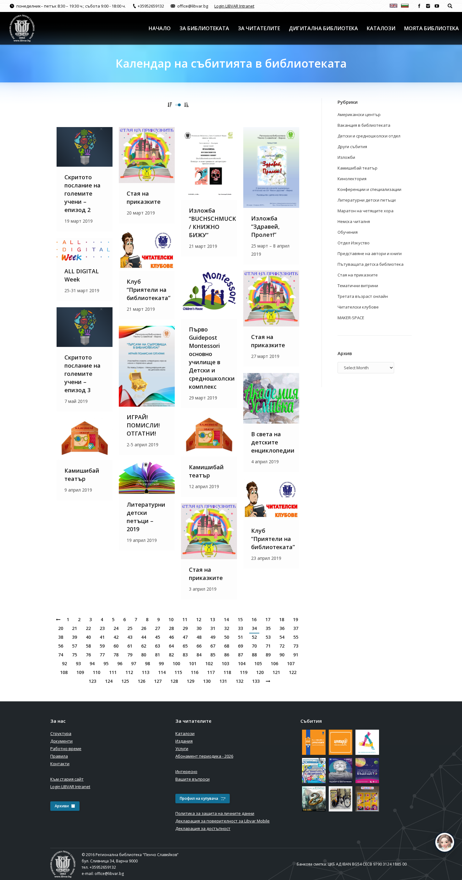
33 (240, 628)
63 (157, 646)
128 (174, 681)
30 (198, 628)
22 (88, 628)
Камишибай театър (206, 471)
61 (129, 646)
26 (143, 628)
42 (115, 637)
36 (281, 628)
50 (226, 637)
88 (254, 655)
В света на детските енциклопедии (272, 442)
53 (268, 637)
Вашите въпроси (192, 779)
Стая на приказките (144, 197)
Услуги (181, 748)
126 (141, 681)
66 (198, 646)
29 (185, 628)
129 (190, 681)
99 (161, 663)
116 (194, 672)
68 (226, 646)
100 (176, 663)
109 (80, 672)
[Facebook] (419, 6)
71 (268, 646)
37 (295, 628)
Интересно (186, 771)
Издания (184, 741)
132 (239, 681)
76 (88, 655)
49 (212, 637)
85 (212, 655)
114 (162, 672)
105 (258, 663)
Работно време (65, 748)
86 (226, 655)
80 (143, 655)
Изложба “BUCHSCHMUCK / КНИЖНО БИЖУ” (212, 223)
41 (102, 637)
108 (64, 672)
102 (209, 663)
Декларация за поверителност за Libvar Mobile (222, 821)
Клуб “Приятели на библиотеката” (148, 290)
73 (295, 646)
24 (115, 628)
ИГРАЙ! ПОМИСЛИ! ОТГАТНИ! (143, 425)
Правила (59, 756)
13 (212, 619)
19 (295, 619)
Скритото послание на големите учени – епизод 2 (82, 193)
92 (64, 663)
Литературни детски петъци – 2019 (146, 517)
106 (274, 663)
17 (267, 619)
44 (143, 637)
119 (243, 672)
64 (171, 646)
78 (115, 655)
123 (92, 681)
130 (207, 681)
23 (102, 628)
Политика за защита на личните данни (214, 813)
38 (60, 637)
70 (254, 646)
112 (129, 672)
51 (240, 637)
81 (157, 655)
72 (281, 646)
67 (212, 646)
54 (281, 637)
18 (281, 619)
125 (125, 681)
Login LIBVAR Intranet (234, 6)
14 (226, 619)
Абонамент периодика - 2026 (204, 756)
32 (226, 628)
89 (268, 655)
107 (290, 663)
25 (129, 628)
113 (145, 672)
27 (157, 628)
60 (115, 646)
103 (225, 663)
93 (78, 663)
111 (113, 672)
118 (227, 672)
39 (74, 637)
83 (185, 655)
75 (74, 655)
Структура (60, 733)
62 (143, 646)
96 (119, 663)
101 (192, 663)
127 (158, 681)
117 (211, 672)
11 (184, 619)
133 (256, 681)
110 (96, 672)
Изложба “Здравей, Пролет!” (265, 226)
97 (133, 663)
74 (60, 655)
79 (129, 655)
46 (171, 637)
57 (74, 646)
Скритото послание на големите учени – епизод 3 (82, 374)
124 (109, 681)
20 (60, 628)
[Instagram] (428, 6)
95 (105, 663)
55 (295, 637)
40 (88, 637)
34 (254, 628)
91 (295, 655)
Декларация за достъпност (202, 828)
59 (102, 646)
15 (240, 619)
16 (253, 619)
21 (74, 628)
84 (198, 655)
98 (147, 663)
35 (268, 628)
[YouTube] (437, 6)
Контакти (59, 763)
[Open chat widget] (444, 842)
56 (60, 646)
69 (240, 646)
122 (292, 672)
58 (88, 646)
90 (281, 655)
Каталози (185, 733)
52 (254, 637)
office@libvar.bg (109, 873)
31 (212, 628)
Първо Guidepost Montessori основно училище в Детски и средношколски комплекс (212, 358)
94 (92, 663)
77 (102, 655)
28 (171, 628)
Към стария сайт (67, 779)
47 (185, 637)
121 (276, 672)
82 (171, 655)
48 (198, 637)
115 (178, 672)
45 (157, 637)
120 (260, 672)
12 (198, 619)
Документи (61, 741)
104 (241, 663)
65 (185, 646)
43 (129, 637)
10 (170, 619)
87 (240, 655)
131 (223, 681)
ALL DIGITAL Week (81, 275)
